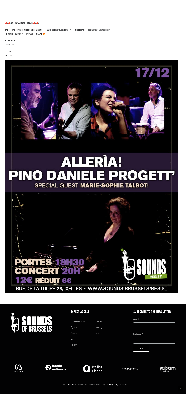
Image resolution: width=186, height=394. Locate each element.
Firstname (138, 334)
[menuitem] (80, 321)
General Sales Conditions (86, 384)
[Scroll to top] (180, 388)
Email (136, 319)
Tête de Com (122, 384)
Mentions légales (102, 384)
